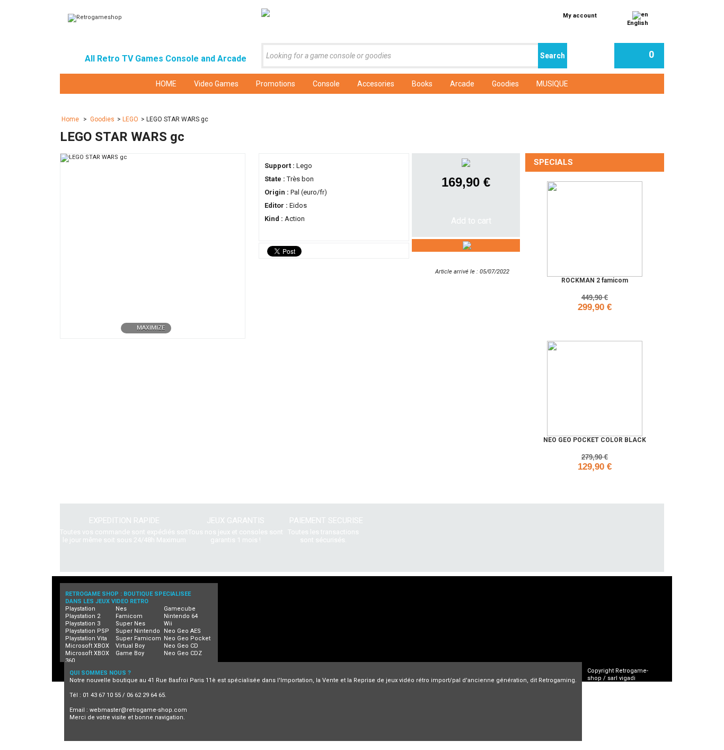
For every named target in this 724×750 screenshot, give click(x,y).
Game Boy (130, 653)
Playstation (80, 608)
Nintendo (320, 746)
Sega (430, 746)
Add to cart (596, 321)
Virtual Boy (130, 645)
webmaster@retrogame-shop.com (138, 710)
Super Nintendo (138, 631)
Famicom (129, 616)
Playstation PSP (87, 631)
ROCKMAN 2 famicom (594, 280)
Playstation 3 (82, 623)
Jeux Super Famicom (378, 746)
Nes (121, 608)
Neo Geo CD (181, 645)
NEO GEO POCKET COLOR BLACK (594, 440)
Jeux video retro (123, 746)
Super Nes (130, 623)
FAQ (602, 700)
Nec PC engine (271, 746)
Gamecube (180, 608)
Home (71, 119)
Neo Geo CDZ (183, 653)
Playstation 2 (82, 616)
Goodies (102, 119)
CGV (602, 693)
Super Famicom (138, 638)
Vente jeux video (554, 746)
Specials (553, 162)
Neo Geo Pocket (187, 638)
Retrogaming (178, 746)
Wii (168, 623)
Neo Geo (223, 746)
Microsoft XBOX (87, 645)
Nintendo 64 (181, 616)
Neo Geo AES (182, 631)
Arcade (506, 746)
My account (580, 15)
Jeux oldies (607, 746)
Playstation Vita (86, 638)
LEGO (130, 119)
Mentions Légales (622, 707)
